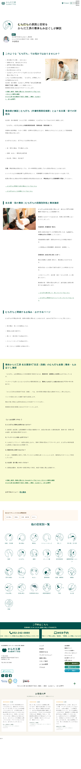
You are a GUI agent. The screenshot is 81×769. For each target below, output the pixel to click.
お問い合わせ (68, 660)
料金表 (41, 649)
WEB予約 (61, 634)
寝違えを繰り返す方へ (14, 331)
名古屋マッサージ (70, 658)
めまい (34, 517)
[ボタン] (77, 2)
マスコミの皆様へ (70, 650)
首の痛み (8, 517)
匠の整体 (23, 492)
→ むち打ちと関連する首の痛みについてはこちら (21, 186)
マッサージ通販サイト (72, 670)
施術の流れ (43, 658)
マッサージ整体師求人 (72, 663)
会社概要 (67, 645)
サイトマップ (68, 655)
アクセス (66, 3)
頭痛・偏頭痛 (25, 517)
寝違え (16, 517)
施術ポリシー (68, 648)
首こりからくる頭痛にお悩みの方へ (18, 346)
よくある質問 (43, 664)
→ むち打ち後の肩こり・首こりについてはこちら (54, 292)
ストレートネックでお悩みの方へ (17, 341)
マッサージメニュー (45, 655)
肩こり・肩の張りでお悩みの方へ (17, 336)
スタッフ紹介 (43, 661)
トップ (41, 645)
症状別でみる (43, 652)
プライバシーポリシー (71, 653)
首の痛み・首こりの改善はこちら (17, 326)
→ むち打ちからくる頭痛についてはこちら (19, 191)
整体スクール (72, 667)
